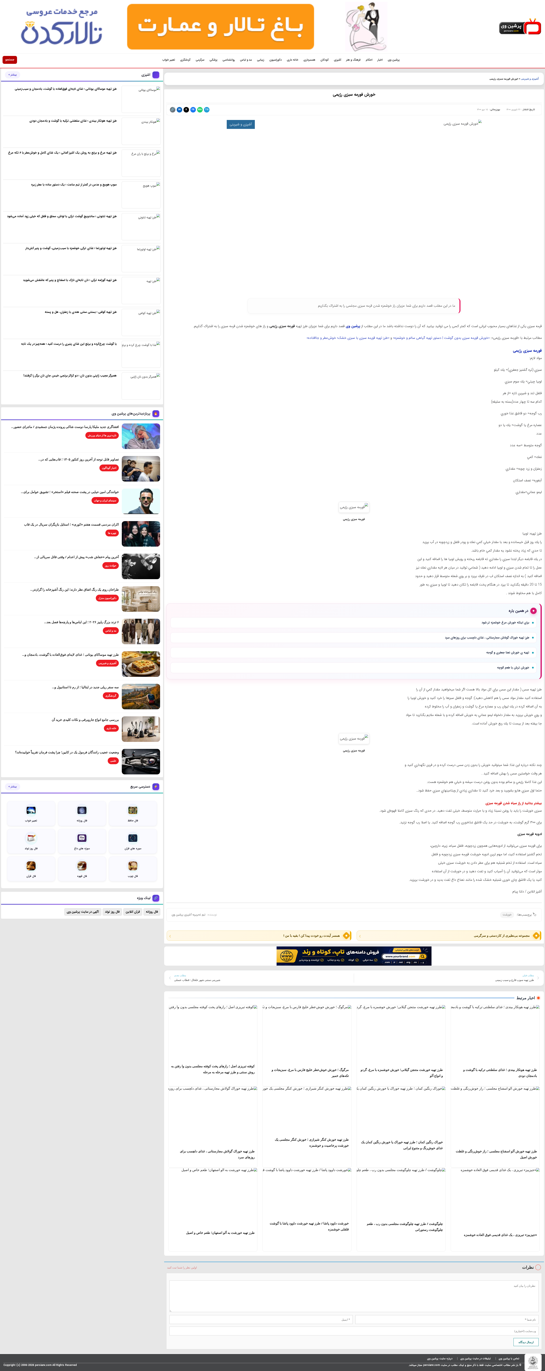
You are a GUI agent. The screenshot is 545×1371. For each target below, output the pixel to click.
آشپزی (337, 60)
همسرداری (309, 60)
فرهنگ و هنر (353, 60)
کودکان (324, 60)
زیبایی (260, 60)
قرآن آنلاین (133, 911)
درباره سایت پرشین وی (439, 1359)
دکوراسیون (275, 60)
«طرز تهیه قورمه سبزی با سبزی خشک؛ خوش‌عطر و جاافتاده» (348, 338)
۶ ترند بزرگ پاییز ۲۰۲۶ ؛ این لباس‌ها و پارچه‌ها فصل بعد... (81, 622)
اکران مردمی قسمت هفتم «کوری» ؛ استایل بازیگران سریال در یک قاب (71, 524)
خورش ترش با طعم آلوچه (513, 667)
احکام (369, 60)
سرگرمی (200, 60)
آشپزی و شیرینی (530, 78)
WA (200, 109)
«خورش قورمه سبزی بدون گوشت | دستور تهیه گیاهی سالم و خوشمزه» (441, 338)
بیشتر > (12, 75)
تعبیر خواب (168, 60)
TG (206, 109)
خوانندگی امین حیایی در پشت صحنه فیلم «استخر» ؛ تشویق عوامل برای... (70, 492)
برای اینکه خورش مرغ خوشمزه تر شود (505, 622)
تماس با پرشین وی (509, 1359)
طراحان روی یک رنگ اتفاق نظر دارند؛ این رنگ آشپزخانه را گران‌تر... (74, 589)
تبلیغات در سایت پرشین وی (475, 1359)
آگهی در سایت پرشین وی (83, 911)
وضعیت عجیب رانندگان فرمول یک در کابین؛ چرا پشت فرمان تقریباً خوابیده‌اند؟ (67, 752)
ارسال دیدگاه (526, 1342)
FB (193, 109)
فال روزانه (152, 911)
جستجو (9, 59)
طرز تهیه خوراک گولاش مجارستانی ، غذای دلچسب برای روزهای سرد (487, 637)
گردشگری (185, 60)
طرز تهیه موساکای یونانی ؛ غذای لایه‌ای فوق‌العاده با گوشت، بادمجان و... (70, 654)
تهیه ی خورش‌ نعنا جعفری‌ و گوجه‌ (507, 652)
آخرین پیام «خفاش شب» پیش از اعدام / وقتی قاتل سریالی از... (76, 557)
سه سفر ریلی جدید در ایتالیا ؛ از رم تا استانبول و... (85, 687)
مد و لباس (246, 60)
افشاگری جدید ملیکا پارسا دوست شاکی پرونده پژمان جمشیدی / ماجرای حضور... (65, 427)
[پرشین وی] (520, 27)
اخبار (380, 60)
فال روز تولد (112, 911)
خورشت (507, 914)
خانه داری (292, 60)
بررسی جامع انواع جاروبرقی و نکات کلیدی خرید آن (85, 719)
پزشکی (213, 60)
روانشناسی (228, 60)
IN (179, 109)
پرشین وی (394, 60)
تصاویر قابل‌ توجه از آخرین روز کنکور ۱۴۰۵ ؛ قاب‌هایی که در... (78, 459)
